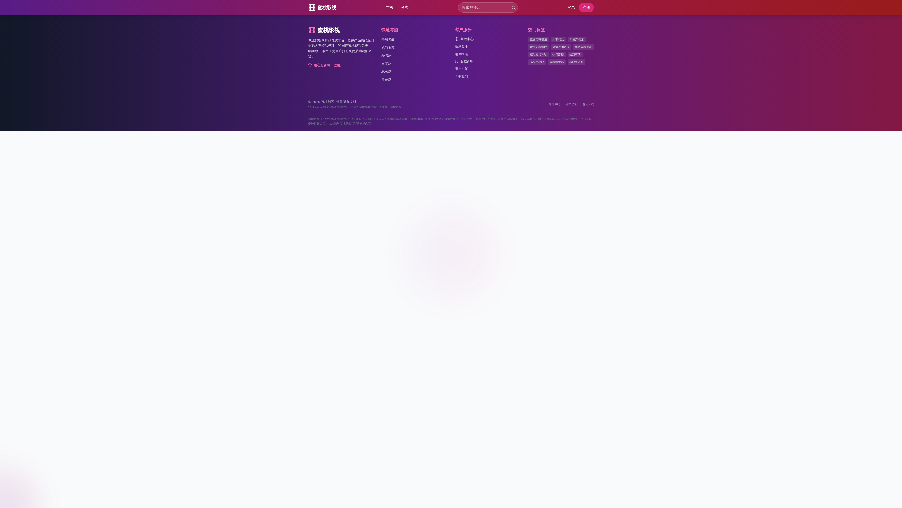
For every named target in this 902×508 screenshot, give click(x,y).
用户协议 (461, 69)
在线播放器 (557, 62)
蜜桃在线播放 (538, 47)
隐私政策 (571, 104)
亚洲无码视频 (538, 39)
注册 (586, 7)
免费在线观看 (583, 47)
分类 (404, 7)
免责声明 (554, 104)
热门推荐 (388, 48)
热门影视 (558, 54)
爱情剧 (386, 55)
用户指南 (461, 54)
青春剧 (386, 79)
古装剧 (386, 63)
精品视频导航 (538, 54)
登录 (571, 7)
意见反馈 (588, 104)
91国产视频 (576, 39)
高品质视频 (537, 62)
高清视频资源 (560, 47)
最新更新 (575, 54)
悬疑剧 (386, 71)
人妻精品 (558, 39)
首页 (389, 7)
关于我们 (461, 77)
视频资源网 (576, 62)
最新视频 (388, 40)
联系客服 (461, 46)
